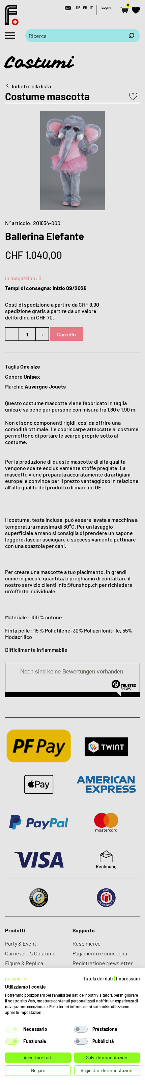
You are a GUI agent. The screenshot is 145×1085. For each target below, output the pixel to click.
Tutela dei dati (98, 978)
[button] (16, 979)
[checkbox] (12, 1029)
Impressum (128, 978)
